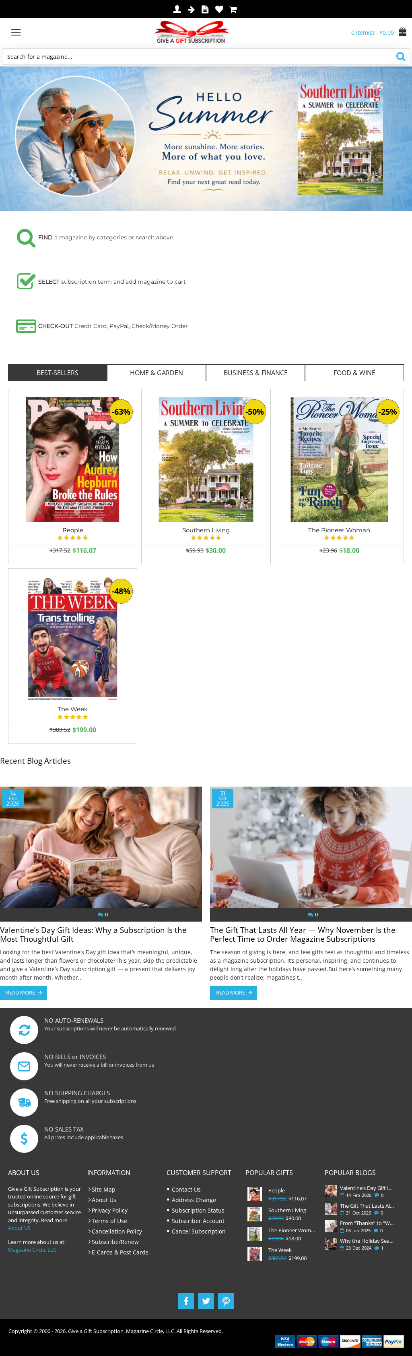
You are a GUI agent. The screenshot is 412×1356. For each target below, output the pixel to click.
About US (19, 1227)
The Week (280, 1250)
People (72, 530)
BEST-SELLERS (57, 372)
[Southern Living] (206, 459)
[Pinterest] (226, 1301)
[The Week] (72, 639)
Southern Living (206, 530)
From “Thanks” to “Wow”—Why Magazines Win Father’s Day (367, 1223)
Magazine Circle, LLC (32, 1249)
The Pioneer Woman (339, 530)
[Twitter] (206, 1301)
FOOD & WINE (354, 372)
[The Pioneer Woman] (339, 459)
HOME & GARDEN (156, 372)
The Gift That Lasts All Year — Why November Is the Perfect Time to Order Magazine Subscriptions (303, 935)
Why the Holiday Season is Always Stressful (367, 1241)
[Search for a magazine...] (400, 56)
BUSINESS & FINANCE (256, 372)
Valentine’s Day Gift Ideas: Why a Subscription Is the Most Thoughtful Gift (93, 935)
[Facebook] (186, 1301)
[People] (72, 459)
